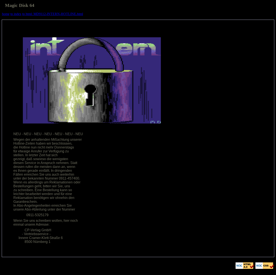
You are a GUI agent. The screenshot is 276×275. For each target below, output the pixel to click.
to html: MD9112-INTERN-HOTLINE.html (52, 14)
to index (15, 14)
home (5, 14)
